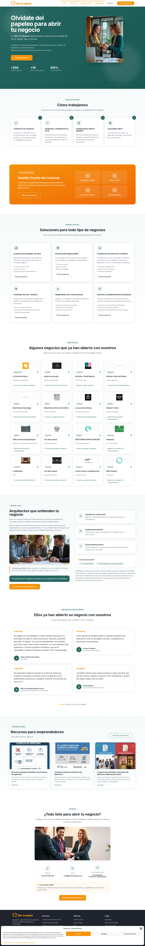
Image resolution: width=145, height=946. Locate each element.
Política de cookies (110, 926)
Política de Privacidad (21, 942)
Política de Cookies (8, 942)
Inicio (64, 3)
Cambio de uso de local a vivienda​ (52, 926)
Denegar (104, 934)
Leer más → (15, 785)
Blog (75, 926)
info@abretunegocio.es (73, 876)
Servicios (73, 3)
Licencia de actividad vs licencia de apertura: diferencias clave (112, 773)
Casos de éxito (78, 922)
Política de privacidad (111, 922)
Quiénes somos (78, 919)
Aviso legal (108, 919)
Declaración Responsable (50, 922)
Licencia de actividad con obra (51, 919)
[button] (141, 929)
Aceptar (78, 934)
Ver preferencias (130, 934)
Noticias (110, 3)
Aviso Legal (32, 942)
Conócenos (99, 3)
